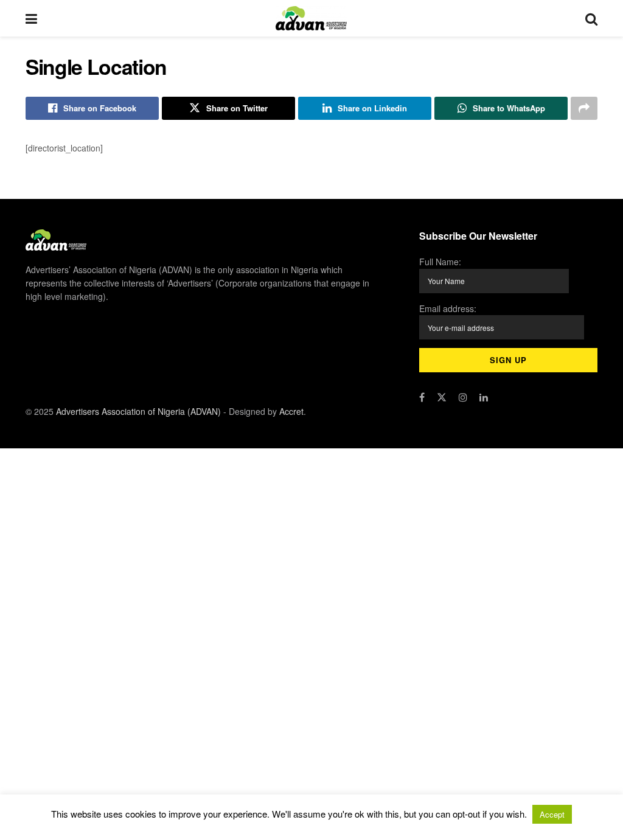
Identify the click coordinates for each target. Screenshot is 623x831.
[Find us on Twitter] (442, 397)
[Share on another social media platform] (584, 108)
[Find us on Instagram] (463, 397)
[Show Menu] (31, 18)
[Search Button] (591, 18)
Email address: (447, 308)
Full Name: (440, 262)
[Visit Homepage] (311, 18)
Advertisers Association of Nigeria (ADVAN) (138, 411)
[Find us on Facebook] (422, 397)
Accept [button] (552, 814)
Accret (291, 411)
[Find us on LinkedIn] (483, 397)
